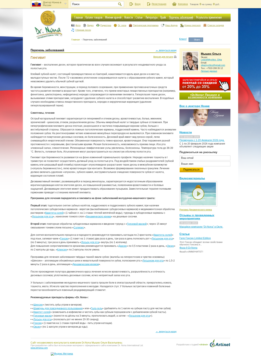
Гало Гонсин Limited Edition (195, 238)
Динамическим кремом (86, 264)
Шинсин (38, 304)
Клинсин (62, 249)
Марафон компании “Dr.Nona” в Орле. (201, 226)
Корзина (183, 4)
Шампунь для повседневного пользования (58, 308)
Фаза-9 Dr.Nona (188, 247)
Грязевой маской (137, 223)
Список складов (215, 25)
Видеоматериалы (192, 178)
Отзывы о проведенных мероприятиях (196, 216)
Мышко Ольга (211, 53)
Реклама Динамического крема (195, 209)
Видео (90, 25)
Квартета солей (54, 212)
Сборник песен (83, 30)
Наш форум (171, 25)
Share (197, 39)
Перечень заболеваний (95, 39)
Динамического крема (98, 216)
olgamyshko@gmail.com (213, 65)
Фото (78, 25)
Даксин (122, 246)
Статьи (184, 234)
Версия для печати (163, 57)
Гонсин (64, 238)
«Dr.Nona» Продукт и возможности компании (205, 96)
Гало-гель (96, 308)
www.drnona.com (39, 348)
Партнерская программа (145, 25)
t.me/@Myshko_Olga (211, 59)
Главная (75, 39)
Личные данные (209, 71)
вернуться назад (166, 50)
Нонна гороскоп (192, 25)
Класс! (183, 39)
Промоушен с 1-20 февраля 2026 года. (202, 140)
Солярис (79, 227)
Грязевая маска (42, 315)
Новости (185, 132)
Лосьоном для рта (42, 216)
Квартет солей (41, 312)
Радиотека (105, 25)
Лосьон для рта (90, 242)
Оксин (170, 246)
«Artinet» (203, 344)
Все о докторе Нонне (194, 106)
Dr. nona (122, 25)
